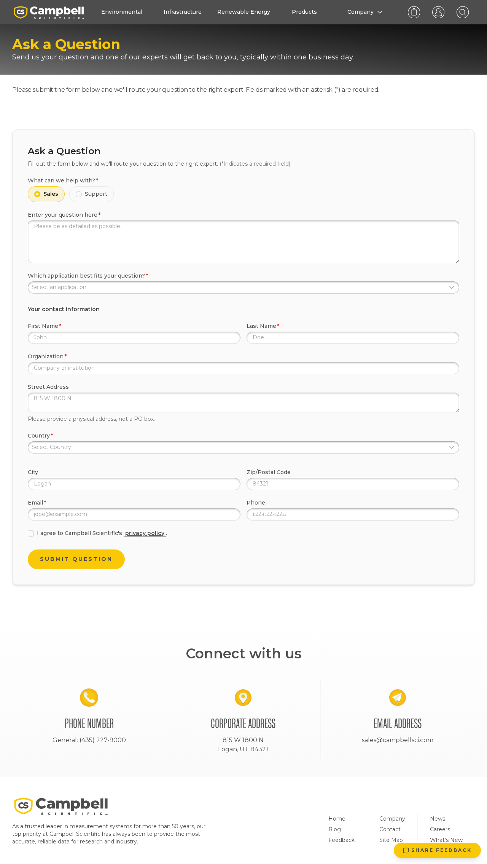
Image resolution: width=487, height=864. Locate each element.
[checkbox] (31, 533)
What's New (446, 840)
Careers (440, 829)
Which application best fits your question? (86, 275)
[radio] (37, 194)
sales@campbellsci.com (397, 740)
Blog (334, 829)
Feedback (341, 840)
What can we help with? (61, 180)
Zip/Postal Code (269, 472)
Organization (46, 356)
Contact (390, 829)
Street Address (48, 386)
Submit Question (76, 559)
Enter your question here (62, 214)
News (437, 818)
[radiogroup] (243, 194)
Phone (256, 502)
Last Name (261, 326)
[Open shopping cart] (414, 12)
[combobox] (243, 287)
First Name (43, 326)
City (33, 472)
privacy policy (144, 533)
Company (392, 818)
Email (35, 502)
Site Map (391, 840)
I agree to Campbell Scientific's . (102, 533)
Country (39, 435)
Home (336, 818)
